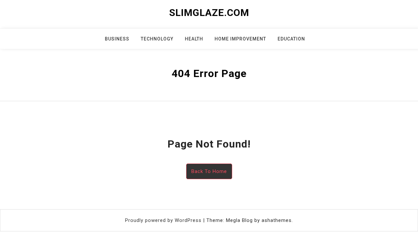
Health (194, 38)
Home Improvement (240, 38)
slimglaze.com (209, 12)
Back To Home (209, 171)
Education (291, 38)
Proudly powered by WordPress (164, 220)
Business (117, 38)
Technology (157, 38)
